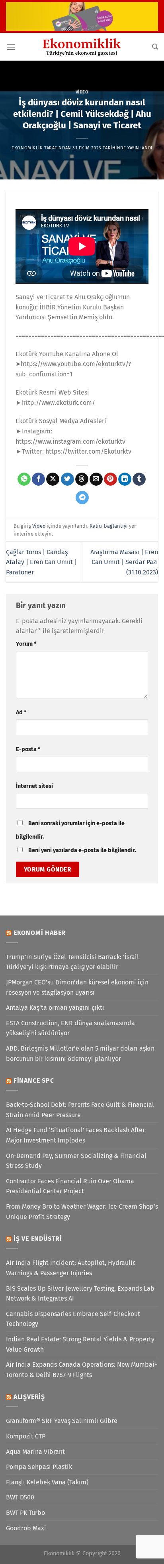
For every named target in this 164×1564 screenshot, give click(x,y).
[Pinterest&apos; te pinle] (110, 479)
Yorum (26, 644)
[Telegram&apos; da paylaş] (82, 497)
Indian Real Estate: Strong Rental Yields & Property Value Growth (80, 1344)
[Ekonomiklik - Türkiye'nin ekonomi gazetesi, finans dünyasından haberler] (82, 47)
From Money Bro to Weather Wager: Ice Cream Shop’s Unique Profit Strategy (82, 1212)
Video (82, 92)
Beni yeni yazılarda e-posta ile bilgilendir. (82, 850)
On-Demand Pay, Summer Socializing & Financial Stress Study (76, 1161)
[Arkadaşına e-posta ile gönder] (96, 479)
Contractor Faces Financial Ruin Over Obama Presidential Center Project (70, 1186)
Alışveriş (29, 1396)
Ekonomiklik (27, 148)
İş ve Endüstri (38, 1238)
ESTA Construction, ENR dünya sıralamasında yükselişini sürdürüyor (70, 1028)
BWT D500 (20, 1497)
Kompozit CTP (25, 1436)
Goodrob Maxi (26, 1528)
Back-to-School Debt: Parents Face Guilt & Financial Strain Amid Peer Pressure (80, 1110)
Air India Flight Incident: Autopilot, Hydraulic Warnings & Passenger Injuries (71, 1268)
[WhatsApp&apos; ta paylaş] (24, 479)
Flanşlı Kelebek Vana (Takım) (47, 1482)
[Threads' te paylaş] (81, 479)
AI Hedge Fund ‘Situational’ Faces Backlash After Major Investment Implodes (75, 1135)
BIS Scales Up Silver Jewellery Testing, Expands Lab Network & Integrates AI (80, 1294)
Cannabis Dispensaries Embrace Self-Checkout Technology (73, 1319)
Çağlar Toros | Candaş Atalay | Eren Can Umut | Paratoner (41, 562)
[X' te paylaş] (52, 479)
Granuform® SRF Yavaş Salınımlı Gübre (61, 1421)
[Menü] (11, 47)
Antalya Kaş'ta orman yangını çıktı (55, 1007)
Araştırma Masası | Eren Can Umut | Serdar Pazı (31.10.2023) (124, 562)
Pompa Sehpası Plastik (39, 1467)
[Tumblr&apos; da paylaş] (139, 479)
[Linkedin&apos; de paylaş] (124, 479)
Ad (21, 712)
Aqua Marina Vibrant (35, 1451)
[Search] (155, 46)
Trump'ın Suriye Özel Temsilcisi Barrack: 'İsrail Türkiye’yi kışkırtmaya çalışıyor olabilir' (72, 962)
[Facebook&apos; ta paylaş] (38, 479)
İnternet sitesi (34, 786)
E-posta (28, 749)
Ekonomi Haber (40, 932)
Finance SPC (34, 1080)
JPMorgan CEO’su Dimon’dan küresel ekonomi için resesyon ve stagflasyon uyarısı (77, 987)
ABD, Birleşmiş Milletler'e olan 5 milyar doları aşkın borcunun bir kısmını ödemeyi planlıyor (80, 1053)
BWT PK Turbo (25, 1512)
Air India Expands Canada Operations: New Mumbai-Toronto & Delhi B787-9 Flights (81, 1370)
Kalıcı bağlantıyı (109, 526)
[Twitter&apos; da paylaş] (67, 479)
